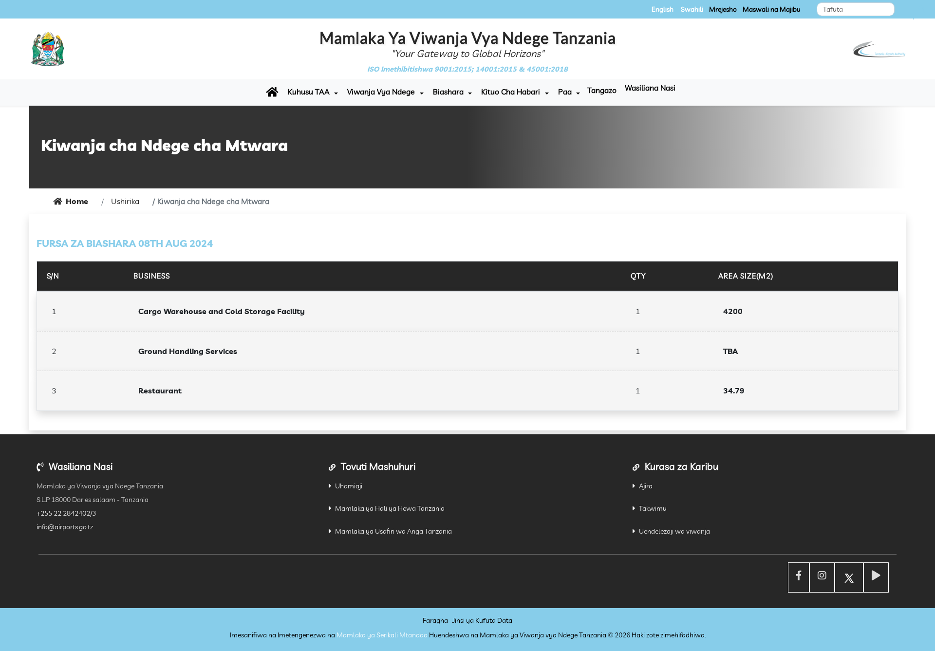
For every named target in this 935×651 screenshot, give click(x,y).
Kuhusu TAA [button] (309, 91)
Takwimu (653, 508)
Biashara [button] (448, 91)
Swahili (692, 9)
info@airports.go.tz (65, 526)
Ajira (646, 486)
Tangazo (602, 90)
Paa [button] (565, 91)
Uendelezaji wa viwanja (674, 531)
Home (77, 201)
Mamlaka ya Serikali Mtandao (382, 635)
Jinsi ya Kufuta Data (482, 620)
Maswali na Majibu (772, 9)
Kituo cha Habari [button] (510, 91)
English (662, 9)
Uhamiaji (348, 486)
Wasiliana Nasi (650, 88)
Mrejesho (723, 9)
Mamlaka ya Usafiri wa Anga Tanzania (393, 531)
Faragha (435, 620)
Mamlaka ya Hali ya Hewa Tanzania (390, 508)
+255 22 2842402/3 (66, 513)
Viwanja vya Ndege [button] (381, 91)
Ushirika (125, 201)
